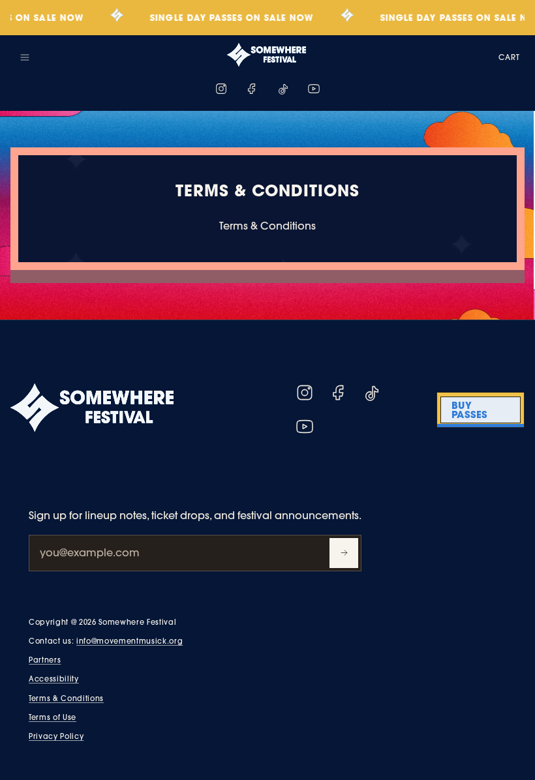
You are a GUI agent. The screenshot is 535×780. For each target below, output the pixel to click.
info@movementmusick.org (129, 641)
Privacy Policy (56, 736)
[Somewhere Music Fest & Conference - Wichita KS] (266, 55)
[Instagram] (221, 88)
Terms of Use (52, 717)
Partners (45, 660)
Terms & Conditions (66, 698)
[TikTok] (283, 88)
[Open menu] (24, 57)
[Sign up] (343, 553)
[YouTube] (313, 88)
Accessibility (54, 678)
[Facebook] (251, 88)
